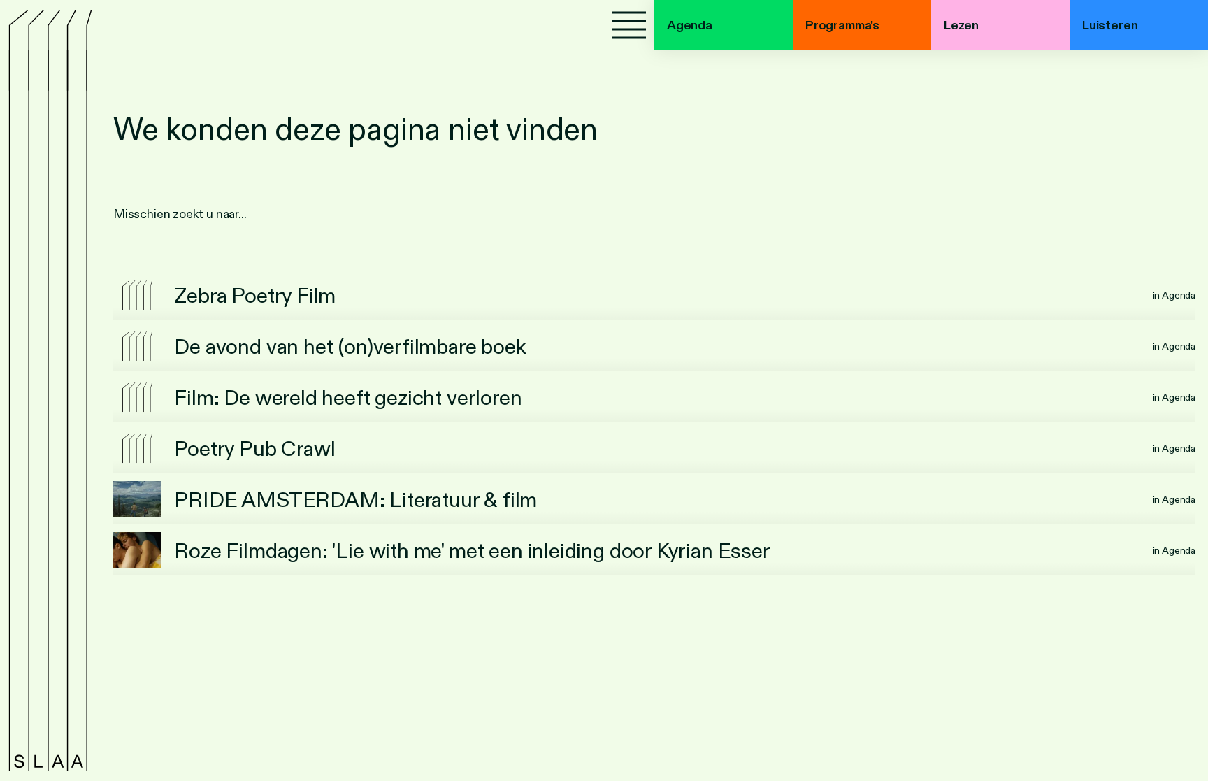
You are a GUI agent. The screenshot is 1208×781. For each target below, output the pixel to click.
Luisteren (1109, 25)
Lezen (961, 25)
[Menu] (629, 25)
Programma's (842, 25)
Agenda (689, 25)
